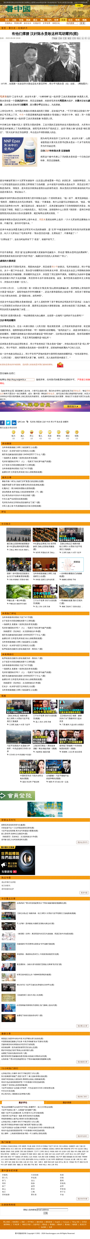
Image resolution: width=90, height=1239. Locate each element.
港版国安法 (31, 1149)
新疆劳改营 (60, 1159)
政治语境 (78, 752)
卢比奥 (29, 1146)
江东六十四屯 (20, 1159)
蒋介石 (66, 1162)
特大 (79, 38)
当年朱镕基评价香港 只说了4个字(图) (17, 469)
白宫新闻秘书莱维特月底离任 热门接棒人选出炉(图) (37, 1005)
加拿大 (35, 1154)
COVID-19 (13, 755)
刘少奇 (85, 1162)
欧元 (71, 1154)
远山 (33, 1180)
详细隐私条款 (53, 5)
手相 (74, 579)
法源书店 (36, 1224)
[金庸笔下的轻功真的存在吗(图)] (9, 1015)
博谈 (42, 20)
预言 (36, 1165)
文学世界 (46, 23)
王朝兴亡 (69, 606)
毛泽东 (3, 96)
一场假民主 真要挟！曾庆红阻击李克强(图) (19, 458)
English (57, 1222)
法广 (17, 1154)
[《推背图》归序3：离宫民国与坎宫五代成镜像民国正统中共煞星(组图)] (9, 934)
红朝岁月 (37, 23)
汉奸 (47, 150)
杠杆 (50, 1154)
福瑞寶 (74, 1224)
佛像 (63, 606)
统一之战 (64, 782)
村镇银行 (16, 579)
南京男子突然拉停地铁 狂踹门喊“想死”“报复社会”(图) (21, 1125)
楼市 (2, 1157)
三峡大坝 (82, 1146)
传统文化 (56, 23)
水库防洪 (80, 725)
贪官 (68, 1151)
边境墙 (17, 1151)
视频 (84, 20)
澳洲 (45, 1162)
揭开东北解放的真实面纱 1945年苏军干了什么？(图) (23, 454)
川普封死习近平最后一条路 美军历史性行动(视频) (20, 1116)
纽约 (49, 20)
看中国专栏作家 (10, 1170)
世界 (56, 20)
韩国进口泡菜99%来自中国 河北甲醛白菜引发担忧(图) (22, 1039)
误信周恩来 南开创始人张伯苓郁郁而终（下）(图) (22, 492)
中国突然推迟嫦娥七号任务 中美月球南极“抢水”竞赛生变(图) (24, 1041)
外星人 (45, 1165)
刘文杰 (20, 550)
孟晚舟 (8, 1151)
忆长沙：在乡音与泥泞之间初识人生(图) (18, 451)
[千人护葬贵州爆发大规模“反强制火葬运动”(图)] (9, 923)
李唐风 (63, 1183)
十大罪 (73, 552)
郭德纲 (64, 752)
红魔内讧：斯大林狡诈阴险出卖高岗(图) (18, 488)
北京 (30, 1157)
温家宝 (43, 579)
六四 (60, 1146)
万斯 (21, 1151)
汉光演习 (38, 1149)
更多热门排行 (82, 1097)
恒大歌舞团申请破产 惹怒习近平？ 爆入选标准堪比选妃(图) (24, 1076)
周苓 (4, 1183)
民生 (32, 1162)
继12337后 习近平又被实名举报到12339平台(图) (35, 985)
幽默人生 (20, 1165)
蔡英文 (26, 1157)
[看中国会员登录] (17, 795)
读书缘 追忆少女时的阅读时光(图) (14, 840)
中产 (13, 1157)
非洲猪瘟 (52, 1157)
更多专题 (84, 893)
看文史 (12, 28)
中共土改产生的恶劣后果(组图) (15, 499)
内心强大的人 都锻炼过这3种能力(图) (15, 1094)
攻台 (59, 782)
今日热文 (6, 524)
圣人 (37, 606)
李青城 (63, 1189)
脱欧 (39, 1154)
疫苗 (16, 1149)
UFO (72, 1149)
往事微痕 (45, 1149)
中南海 (52, 1151)
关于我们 (30, 1222)
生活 (70, 20)
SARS (53, 1159)
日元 (75, 1154)
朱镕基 (38, 579)
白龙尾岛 (42, 1159)
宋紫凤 (5, 1175)
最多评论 (23, 1102)
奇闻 (77, 20)
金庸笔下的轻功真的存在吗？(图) (30, 1015)
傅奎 (16, 550)
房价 (43, 1157)
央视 (77, 1159)
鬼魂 (68, 552)
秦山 (4, 1189)
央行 (43, 1154)
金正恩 (80, 1149)
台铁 (77, 1146)
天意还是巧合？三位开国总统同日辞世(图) (17, 828)
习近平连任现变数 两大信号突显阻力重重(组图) (19, 831)
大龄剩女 (39, 752)
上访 (2, 1159)
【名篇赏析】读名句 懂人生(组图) (30, 995)
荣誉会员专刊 (9, 820)
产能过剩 (35, 782)
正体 (60, 38)
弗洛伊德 (67, 1149)
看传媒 (67, 1224)
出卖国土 (65, 1146)
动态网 (43, 1227)
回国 (20, 1162)
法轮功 (6, 1159)
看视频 (52, 1224)
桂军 (52, 1162)
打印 (74, 38)
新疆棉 (3, 1149)
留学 (6, 1162)
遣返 (13, 1162)
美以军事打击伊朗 (9, 882)
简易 (62, 1175)
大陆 (14, 20)
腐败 (79, 1151)
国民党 (57, 1149)
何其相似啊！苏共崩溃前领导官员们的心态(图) (19, 1047)
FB (27, 1154)
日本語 (84, 1222)
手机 (32, 1165)
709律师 (84, 1157)
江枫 (33, 1192)
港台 (35, 20)
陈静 (33, 1183)
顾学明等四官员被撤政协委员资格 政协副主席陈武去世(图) (24, 1056)
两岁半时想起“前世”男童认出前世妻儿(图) (17, 1050)
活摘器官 (72, 1146)
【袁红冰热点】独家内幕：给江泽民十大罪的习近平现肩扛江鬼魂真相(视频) (46, 913)
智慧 (25, 1165)
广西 (63, 725)
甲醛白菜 (12, 604)
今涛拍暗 (35, 1175)
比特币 (58, 1154)
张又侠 (55, 1146)
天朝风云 (8, 23)
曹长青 (34, 1195)
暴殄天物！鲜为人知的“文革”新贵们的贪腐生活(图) (23, 481)
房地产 (83, 1154)
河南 (11, 579)
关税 (12, 1151)
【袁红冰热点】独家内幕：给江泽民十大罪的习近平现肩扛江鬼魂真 (70, 546)
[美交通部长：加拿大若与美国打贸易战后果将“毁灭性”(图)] (9, 964)
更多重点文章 (82, 1026)
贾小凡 (5, 1178)
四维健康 (6, 1195)
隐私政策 (49, 1222)
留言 (69, 38)
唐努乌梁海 (30, 1159)
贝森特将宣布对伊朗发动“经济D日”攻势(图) (18, 1044)
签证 (17, 1162)
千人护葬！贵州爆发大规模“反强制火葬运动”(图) (35, 923)
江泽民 (64, 552)
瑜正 (4, 1192)
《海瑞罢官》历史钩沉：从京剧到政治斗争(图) (21, 631)
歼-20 (55, 782)
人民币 (67, 1154)
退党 (62, 1149)
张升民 (38, 552)
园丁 (4, 1186)
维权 (27, 579)
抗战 (56, 1162)
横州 (67, 725)
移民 (85, 1159)
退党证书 (83, 1224)
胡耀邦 (65, 422)
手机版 (54, 38)
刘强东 (35, 1157)
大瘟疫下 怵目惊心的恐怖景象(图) (14, 1085)
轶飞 (4, 1180)
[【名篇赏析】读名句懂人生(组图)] (9, 995)
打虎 (86, 1151)
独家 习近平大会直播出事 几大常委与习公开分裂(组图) (22, 1113)
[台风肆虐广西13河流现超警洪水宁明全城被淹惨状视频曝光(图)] (9, 903)
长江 (12, 1149)
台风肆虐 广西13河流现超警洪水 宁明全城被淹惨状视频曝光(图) (41, 903)
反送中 (64, 1151)
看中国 (19, 10)
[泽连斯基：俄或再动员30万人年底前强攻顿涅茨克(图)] (9, 954)
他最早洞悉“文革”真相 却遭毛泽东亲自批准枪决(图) (23, 485)
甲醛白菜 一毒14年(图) (16, 600)
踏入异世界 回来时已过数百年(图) (14, 834)
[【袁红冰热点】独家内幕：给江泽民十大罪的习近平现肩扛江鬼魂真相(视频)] (9, 913)
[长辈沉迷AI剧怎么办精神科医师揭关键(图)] (9, 975)
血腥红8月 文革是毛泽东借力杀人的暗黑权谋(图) (22, 472)
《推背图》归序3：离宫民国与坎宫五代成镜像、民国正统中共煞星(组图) (45, 934)
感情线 (69, 579)
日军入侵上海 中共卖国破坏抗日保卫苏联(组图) (21, 506)
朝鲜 (30, 1154)
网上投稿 (6, 1222)
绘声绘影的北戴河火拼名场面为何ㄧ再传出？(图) (22, 649)
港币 (78, 1154)
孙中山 (61, 1162)
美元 (53, 1154)
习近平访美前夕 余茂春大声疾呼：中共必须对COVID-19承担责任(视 (27, 1088)
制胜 (50, 782)
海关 (9, 1162)
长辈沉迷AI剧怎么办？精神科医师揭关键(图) (34, 975)
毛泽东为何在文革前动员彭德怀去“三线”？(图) (21, 502)
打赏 (64, 38)
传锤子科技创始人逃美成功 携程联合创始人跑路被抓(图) (23, 1079)
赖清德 (3, 1151)
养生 (56, 1165)
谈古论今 (27, 23)
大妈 (39, 1157)
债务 (46, 1154)
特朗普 (24, 1146)
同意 (79, 5)
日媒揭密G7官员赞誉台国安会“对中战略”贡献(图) (36, 944)
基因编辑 (69, 1157)
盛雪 (33, 1186)
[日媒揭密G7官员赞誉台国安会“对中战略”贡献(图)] (9, 944)
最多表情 (67, 1102)
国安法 (8, 1149)
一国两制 (12, 1154)
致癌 (25, 604)
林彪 (81, 1162)
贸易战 (45, 1146)
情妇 (72, 1151)
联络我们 (15, 1222)
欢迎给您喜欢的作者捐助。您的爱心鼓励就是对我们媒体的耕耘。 (27, 364)
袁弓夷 (24, 1149)
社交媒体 (23, 1154)
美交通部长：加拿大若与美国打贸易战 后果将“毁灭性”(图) (39, 964)
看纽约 (59, 1224)
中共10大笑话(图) (8, 1091)
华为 (76, 1151)
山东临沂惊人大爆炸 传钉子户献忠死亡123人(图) (20, 1073)
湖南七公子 (28, 550)
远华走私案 (50, 579)
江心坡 (48, 1159)
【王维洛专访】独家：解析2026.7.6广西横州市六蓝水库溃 (70, 718)
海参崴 (17, 1157)
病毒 (33, 1146)
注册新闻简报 (9, 1205)
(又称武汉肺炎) (12, 1146)
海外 (36, 1162)
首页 (7, 20)
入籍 (24, 1162)
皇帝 (5, 1165)
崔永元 (47, 1151)
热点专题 (6, 877)
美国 (28, 20)
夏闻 (62, 1180)
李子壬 (63, 1192)
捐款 (23, 1222)
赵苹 (62, 1186)
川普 (19, 1146)
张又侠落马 (6, 886)
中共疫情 (28, 755)
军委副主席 (45, 552)
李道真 (34, 1178)
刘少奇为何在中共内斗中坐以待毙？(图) (18, 495)
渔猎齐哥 (19, 604)
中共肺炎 (4, 1146)
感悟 (29, 1165)
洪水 (41, 606)
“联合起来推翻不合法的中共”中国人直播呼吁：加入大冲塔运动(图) (27, 1107)
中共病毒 (21, 755)
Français (66, 1222)
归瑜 (62, 1178)
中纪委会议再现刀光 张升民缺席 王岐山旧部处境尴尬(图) (44, 546)
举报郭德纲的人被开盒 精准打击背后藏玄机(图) (19, 1119)
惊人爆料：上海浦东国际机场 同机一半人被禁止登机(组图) (24, 1133)
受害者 (22, 579)
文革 (52, 1165)
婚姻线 (64, 579)
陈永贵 (59, 422)
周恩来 (42, 219)
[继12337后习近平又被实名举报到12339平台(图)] (9, 985)
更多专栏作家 (82, 1199)
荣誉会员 (77, 391)
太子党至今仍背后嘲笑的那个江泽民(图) (18, 465)
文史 (63, 20)
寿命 (49, 1165)
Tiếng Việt (75, 1222)
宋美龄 (71, 1162)
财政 (5, 1157)
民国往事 (18, 23)
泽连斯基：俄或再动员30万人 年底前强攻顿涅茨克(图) (38, 954)
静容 (33, 1189)
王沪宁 (36, 1151)
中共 (21, 115)
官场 (21, 20)
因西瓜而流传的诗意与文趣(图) (13, 825)
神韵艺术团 (26, 1224)
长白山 (36, 1159)
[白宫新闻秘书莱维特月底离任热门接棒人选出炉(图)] (9, 1005)
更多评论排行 (82, 1136)
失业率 (29, 782)
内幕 (56, 1151)
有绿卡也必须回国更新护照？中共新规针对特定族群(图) (23, 1082)
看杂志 (44, 1224)
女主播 (73, 1159)
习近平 (78, 552)
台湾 (21, 1157)
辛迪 (62, 1195)
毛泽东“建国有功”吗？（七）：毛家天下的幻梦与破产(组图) (26, 461)
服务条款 (40, 1222)
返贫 (24, 782)
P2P (60, 1157)
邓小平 (54, 267)
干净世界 (16, 1224)
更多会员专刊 (82, 842)
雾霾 (64, 1157)
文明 (44, 606)
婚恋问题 (46, 752)
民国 (49, 1162)
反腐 (83, 1151)
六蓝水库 (73, 725)
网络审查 (12, 1159)
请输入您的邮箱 (29, 1210)
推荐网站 (7, 1224)
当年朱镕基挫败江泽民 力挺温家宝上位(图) (19, 447)
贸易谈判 (30, 1151)
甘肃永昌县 (77, 606)
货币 (62, 1154)
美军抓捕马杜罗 (8, 889)
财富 (9, 1157)
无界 (50, 1227)
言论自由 (67, 1159)
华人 (81, 1159)
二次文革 (71, 752)
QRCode (21, 422)
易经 (15, 1165)
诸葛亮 (10, 1165)
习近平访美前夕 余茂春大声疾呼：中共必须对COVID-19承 (19, 748)
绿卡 (28, 1162)
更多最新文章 (82, 1062)
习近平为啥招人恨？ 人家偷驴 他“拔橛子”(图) (18, 1110)
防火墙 (75, 1157)
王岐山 (11, 550)
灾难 (48, 606)
